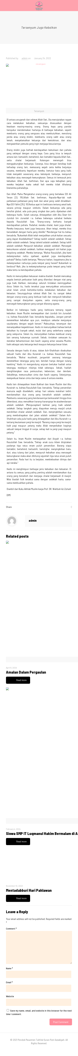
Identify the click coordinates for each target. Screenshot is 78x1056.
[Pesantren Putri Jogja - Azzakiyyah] (39, 5)
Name (9, 968)
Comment (11, 928)
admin (25, 58)
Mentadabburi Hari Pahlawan (29, 890)
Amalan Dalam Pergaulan (26, 672)
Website (10, 996)
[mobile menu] (73, 5)
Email (9, 982)
